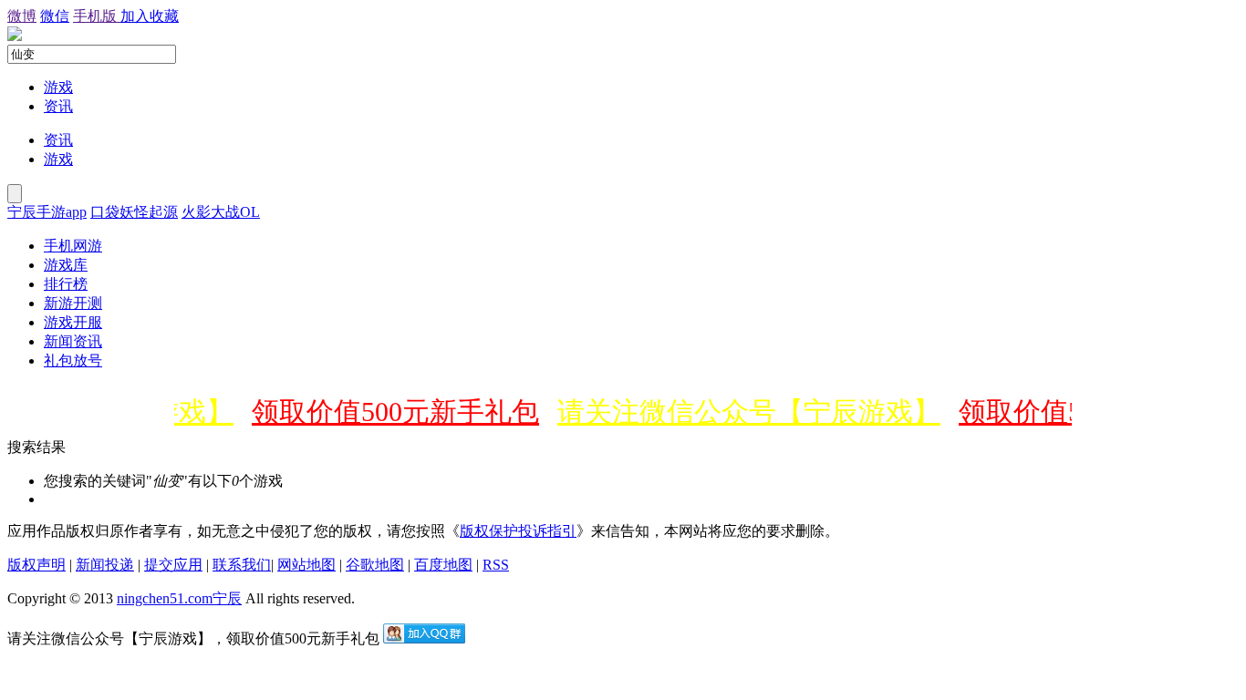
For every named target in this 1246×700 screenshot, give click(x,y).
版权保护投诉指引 (518, 531)
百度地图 (443, 564)
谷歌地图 (375, 564)
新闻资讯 (73, 341)
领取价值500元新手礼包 (390, 411)
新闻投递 (105, 564)
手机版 (96, 16)
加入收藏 (149, 16)
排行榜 (66, 284)
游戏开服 (73, 322)
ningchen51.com (165, 598)
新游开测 (73, 303)
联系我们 (242, 564)
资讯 (58, 106)
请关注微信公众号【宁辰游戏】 (743, 411)
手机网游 (73, 245)
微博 (21, 16)
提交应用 (173, 564)
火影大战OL (221, 212)
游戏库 (66, 265)
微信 (54, 16)
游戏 (58, 87)
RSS (496, 564)
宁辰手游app (47, 212)
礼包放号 (73, 360)
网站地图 (306, 564)
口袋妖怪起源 (134, 212)
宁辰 (227, 598)
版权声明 (36, 564)
